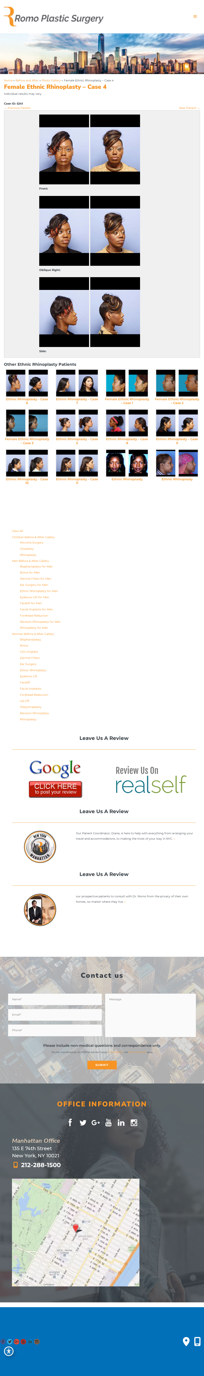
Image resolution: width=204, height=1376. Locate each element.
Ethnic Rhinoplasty (127, 479)
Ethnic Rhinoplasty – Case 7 (77, 401)
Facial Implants (30, 688)
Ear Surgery (28, 664)
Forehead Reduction (34, 615)
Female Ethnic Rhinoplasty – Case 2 (177, 401)
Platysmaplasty (30, 707)
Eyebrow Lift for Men (34, 597)
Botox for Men (30, 572)
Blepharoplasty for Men (36, 566)
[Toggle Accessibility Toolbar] (9, 1351)
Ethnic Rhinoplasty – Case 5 (77, 441)
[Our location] (197, 1342)
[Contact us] (186, 1342)
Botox (24, 645)
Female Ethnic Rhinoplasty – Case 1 (127, 401)
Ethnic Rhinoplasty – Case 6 (27, 401)
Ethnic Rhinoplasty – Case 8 (127, 441)
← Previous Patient (17, 108)
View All (17, 531)
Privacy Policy (115, 1052)
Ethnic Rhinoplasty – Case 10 (27, 481)
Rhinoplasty (28, 555)
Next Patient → (189, 108)
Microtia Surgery (31, 542)
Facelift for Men (31, 603)
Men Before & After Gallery (30, 560)
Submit (102, 1065)
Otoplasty (27, 548)
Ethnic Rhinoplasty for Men (39, 591)
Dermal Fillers (30, 657)
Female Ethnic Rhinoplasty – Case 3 (27, 441)
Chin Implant (29, 651)
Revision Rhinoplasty (34, 713)
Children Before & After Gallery (33, 537)
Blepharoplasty (30, 639)
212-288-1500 (41, 1165)
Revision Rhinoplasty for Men (40, 621)
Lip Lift (24, 700)
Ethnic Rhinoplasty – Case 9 (177, 441)
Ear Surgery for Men (34, 584)
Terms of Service (137, 1052)
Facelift (25, 682)
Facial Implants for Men (36, 609)
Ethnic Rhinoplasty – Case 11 (77, 481)
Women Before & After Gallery (33, 634)
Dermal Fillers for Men (35, 578)
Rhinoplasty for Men (34, 627)
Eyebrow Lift (28, 676)
